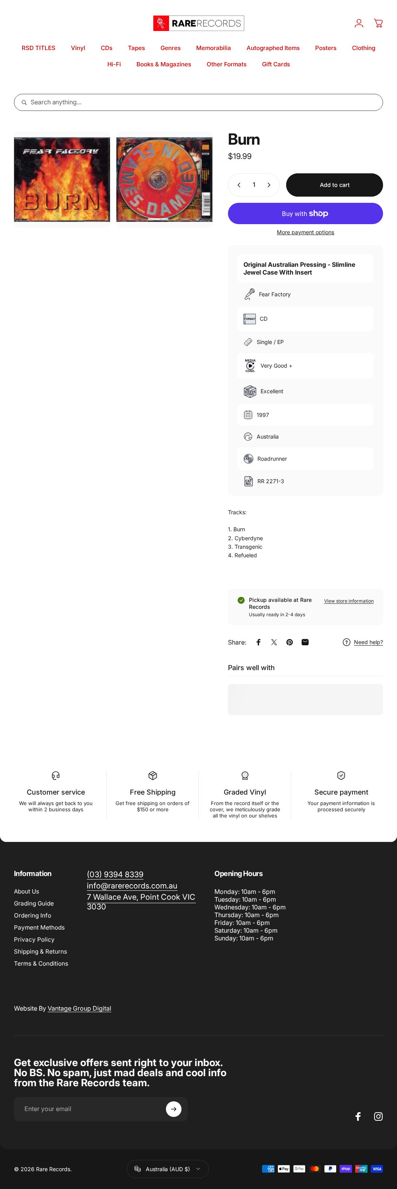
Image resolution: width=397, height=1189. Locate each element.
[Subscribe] (173, 1109)
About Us (26, 891)
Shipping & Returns (40, 951)
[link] (141, 902)
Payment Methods (39, 927)
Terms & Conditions (41, 963)
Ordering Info (32, 915)
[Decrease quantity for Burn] (237, 185)
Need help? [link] (368, 642)
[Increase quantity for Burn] (271, 185)
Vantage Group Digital (79, 1008)
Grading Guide (34, 903)
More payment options (305, 232)
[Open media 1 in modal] (62, 179)
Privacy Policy (34, 939)
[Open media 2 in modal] (164, 179)
